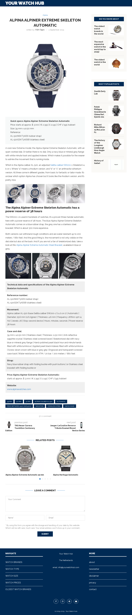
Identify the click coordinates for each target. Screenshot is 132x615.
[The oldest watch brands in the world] (116, 30)
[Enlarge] (21, 187)
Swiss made (69, 406)
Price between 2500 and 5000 (19, 406)
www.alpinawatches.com (19, 389)
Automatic (61, 401)
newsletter (94, 569)
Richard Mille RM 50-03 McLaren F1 (99, 128)
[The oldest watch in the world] (116, 64)
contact (93, 589)
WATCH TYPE (50, 9)
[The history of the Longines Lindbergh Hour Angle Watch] (116, 144)
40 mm (18, 401)
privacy (92, 582)
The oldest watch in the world (100, 62)
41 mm (28, 401)
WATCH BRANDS (32, 9)
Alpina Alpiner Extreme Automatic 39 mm (25, 475)
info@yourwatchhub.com (68, 567)
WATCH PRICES (81, 9)
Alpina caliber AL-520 (43, 401)
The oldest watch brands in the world (99, 30)
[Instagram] (62, 601)
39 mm (9, 401)
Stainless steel (54, 406)
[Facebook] (56, 601)
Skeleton (39, 406)
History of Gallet (99, 162)
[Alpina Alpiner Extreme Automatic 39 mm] (24, 458)
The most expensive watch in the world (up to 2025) (100, 47)
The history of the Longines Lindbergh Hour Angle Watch (99, 146)
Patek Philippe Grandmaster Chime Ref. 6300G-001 (100, 112)
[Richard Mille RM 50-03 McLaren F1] (116, 129)
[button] (9, 462)
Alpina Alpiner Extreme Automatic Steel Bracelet (39, 245)
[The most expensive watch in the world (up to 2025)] (116, 46)
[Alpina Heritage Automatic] (66, 458)
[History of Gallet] (116, 164)
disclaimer (94, 576)
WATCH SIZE (65, 9)
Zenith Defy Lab (99, 92)
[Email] (76, 601)
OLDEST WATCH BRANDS (103, 9)
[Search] (125, 9)
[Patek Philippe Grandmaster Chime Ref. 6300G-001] (116, 111)
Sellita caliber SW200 (60, 165)
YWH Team (39, 30)
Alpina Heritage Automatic (65, 475)
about (92, 562)
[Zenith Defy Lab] (116, 95)
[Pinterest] (69, 601)
